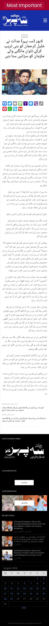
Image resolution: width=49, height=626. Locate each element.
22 (37, 594)
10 (5, 589)
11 (11, 589)
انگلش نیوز (18, 531)
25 (11, 599)
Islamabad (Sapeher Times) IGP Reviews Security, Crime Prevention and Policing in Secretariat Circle (29, 553)
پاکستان (24, 36)
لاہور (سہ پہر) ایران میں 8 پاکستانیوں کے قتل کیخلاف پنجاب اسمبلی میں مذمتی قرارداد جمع (23, 409)
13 (24, 589)
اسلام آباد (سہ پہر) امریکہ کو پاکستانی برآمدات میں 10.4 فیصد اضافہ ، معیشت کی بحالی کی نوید (24, 420)
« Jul (23, 608)
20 (24, 594)
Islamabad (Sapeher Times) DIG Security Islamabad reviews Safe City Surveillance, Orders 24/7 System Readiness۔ (29, 525)
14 (31, 589)
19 (18, 594)
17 (5, 594)
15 (37, 589)
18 (11, 594)
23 (43, 594)
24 (5, 599)
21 (31, 594)
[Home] (15, 21)
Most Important (24, 5)
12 (18, 589)
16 (43, 589)
